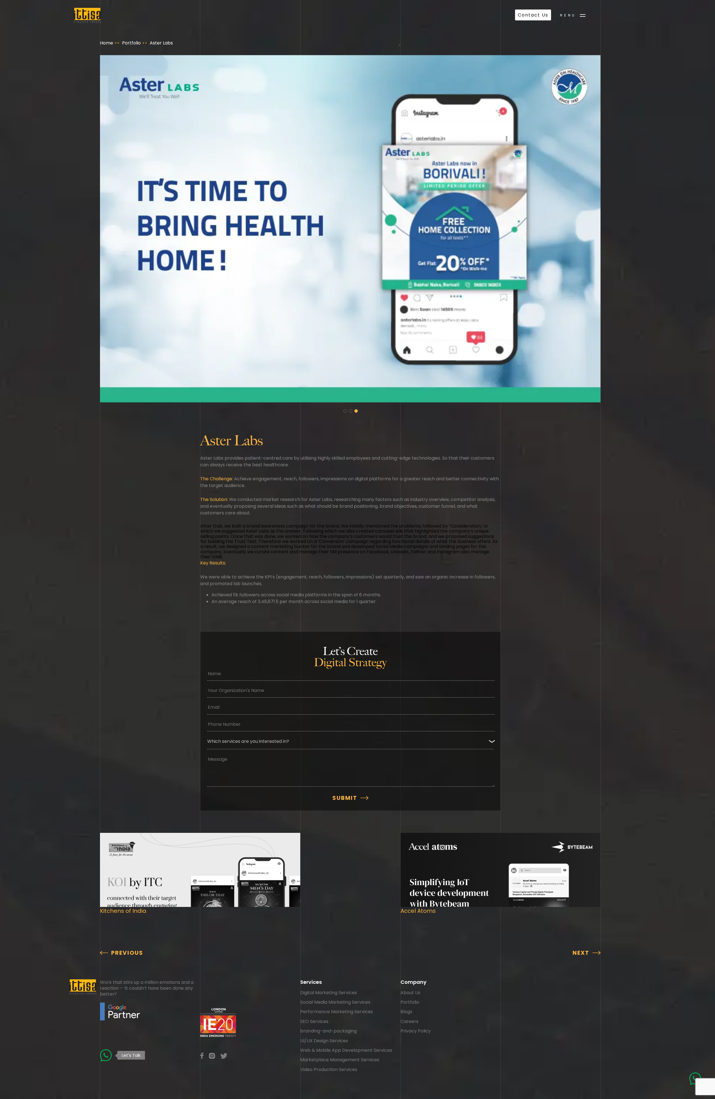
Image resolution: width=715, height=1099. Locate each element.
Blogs (406, 1011)
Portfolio (131, 43)
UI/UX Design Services (324, 1040)
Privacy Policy (416, 1031)
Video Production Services (328, 1069)
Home (106, 43)
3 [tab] (356, 411)
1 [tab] (345, 411)
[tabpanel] (350, 229)
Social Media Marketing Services (335, 1002)
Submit (344, 798)
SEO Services (314, 1021)
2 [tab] (350, 411)
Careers (409, 1021)
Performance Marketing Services (336, 1011)
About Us (410, 992)
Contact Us (533, 15)
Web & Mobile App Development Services (346, 1050)
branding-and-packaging (328, 1031)
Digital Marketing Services (328, 992)
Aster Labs (161, 43)
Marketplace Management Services (339, 1060)
